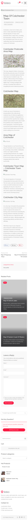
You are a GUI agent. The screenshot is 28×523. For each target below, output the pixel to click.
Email (5, 370)
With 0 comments (8, 24)
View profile (6, 267)
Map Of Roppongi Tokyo (6, 254)
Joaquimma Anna (9, 22)
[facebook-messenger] (22, 517)
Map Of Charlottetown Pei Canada (20, 254)
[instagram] (24, 517)
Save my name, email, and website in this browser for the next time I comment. (14, 398)
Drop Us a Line (14, 429)
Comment (6, 377)
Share (7, 245)
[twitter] (17, 517)
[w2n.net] (5, 2)
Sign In (22, 3)
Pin (21, 245)
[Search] (25, 439)
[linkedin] (19, 517)
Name (5, 363)
